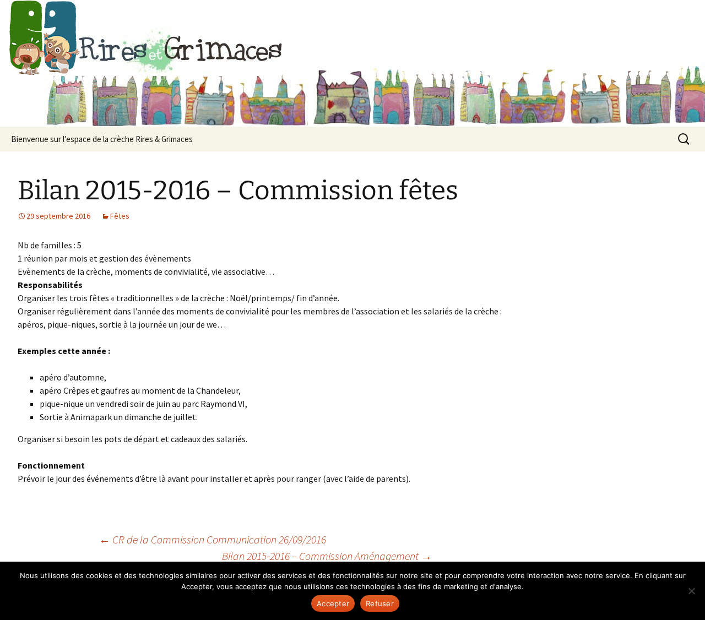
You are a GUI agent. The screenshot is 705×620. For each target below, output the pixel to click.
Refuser (380, 603)
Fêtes (119, 216)
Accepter (333, 603)
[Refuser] (691, 590)
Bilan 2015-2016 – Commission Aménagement (327, 556)
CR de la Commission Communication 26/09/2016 (212, 539)
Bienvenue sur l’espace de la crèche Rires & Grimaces (102, 139)
